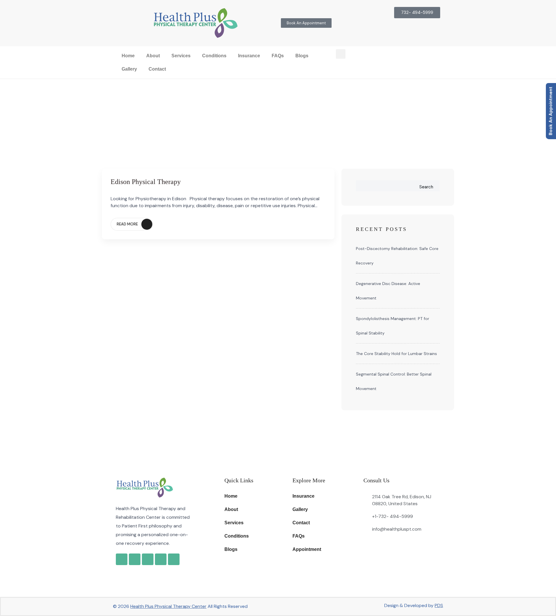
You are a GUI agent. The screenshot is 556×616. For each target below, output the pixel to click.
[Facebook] (134, 559)
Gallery (129, 69)
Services (181, 55)
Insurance (249, 55)
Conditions (214, 55)
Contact (157, 69)
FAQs (278, 55)
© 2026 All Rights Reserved (180, 606)
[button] (340, 54)
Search (426, 187)
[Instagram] (147, 559)
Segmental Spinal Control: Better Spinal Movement (393, 381)
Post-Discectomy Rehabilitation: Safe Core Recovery (397, 256)
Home (128, 55)
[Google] (121, 559)
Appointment (306, 549)
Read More (127, 224)
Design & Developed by (413, 605)
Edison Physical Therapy (146, 181)
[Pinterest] (174, 559)
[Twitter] (161, 559)
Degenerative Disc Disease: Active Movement (388, 291)
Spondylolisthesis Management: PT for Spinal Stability (392, 326)
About (153, 55)
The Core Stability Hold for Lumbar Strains (396, 353)
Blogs (301, 55)
